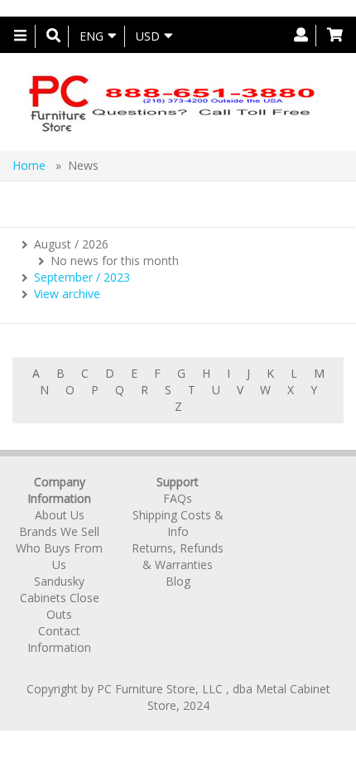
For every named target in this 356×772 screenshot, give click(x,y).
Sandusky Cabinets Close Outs (59, 597)
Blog (178, 581)
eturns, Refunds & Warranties (181, 556)
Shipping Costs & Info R (178, 531)
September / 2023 (82, 277)
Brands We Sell (59, 531)
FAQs (177, 498)
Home (30, 165)
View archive (67, 294)
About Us (59, 515)
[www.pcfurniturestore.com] (172, 102)
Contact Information (59, 639)
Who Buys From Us (59, 556)
